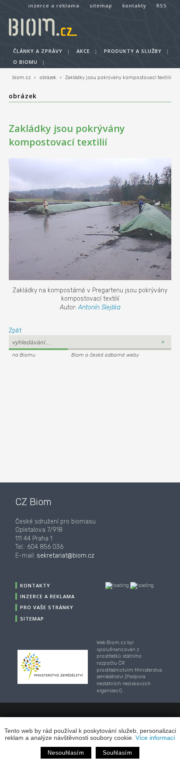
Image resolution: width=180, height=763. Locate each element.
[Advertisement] (63, 419)
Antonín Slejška (99, 307)
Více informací (155, 737)
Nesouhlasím (66, 752)
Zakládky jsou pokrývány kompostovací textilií (118, 77)
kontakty (134, 5)
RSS (161, 5)
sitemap (101, 5)
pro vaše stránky (46, 607)
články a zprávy (37, 51)
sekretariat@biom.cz (65, 555)
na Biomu (23, 355)
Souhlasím (117, 752)
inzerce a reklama (54, 5)
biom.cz (21, 77)
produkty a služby (133, 51)
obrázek (47, 77)
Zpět (15, 330)
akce (83, 51)
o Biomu (25, 62)
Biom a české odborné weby (105, 355)
